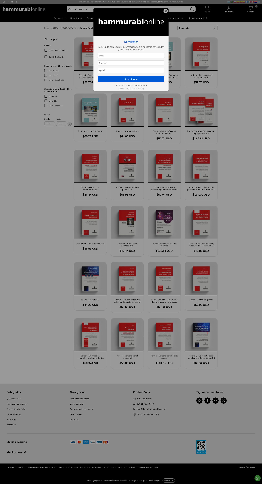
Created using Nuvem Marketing (131, 88)
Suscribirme (131, 79)
